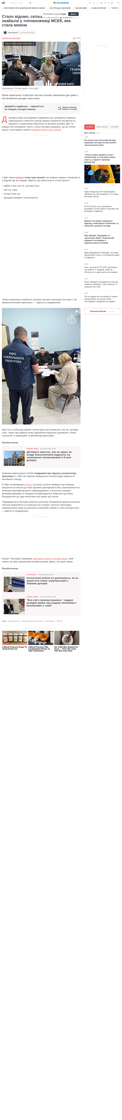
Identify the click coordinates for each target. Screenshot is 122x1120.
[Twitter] (105, 2)
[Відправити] (30, 3)
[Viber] (94, 3)
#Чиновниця (49, 621)
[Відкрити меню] (4, 3)
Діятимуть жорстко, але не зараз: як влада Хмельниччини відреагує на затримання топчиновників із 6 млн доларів (49, 456)
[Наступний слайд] (119, 8)
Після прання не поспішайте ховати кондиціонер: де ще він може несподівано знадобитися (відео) (101, 299)
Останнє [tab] (89, 127)
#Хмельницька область (32, 621)
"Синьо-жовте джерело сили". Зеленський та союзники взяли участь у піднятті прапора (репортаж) (99, 158)
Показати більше (98, 311)
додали (28, 484)
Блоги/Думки (31, 574)
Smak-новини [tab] (102, 127)
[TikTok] (112, 3)
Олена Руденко (13, 32)
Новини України (32, 448)
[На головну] (61, 3)
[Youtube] (101, 3)
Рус (118, 3)
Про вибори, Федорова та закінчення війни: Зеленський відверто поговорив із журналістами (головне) (99, 239)
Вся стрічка (89, 133)
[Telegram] (98, 3)
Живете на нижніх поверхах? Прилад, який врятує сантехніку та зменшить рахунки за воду (101, 223)
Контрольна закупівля (60, 8)
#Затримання (14, 621)
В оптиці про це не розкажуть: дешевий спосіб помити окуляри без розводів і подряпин (101, 208)
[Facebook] (90, 3)
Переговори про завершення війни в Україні (24, 8)
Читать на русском (11, 38)
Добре (73, 14)
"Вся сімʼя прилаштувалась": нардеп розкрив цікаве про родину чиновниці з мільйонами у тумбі (51, 603)
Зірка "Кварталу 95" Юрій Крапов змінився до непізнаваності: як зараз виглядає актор (101, 194)
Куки (63, 14)
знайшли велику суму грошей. (46, 130)
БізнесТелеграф (99, 8)
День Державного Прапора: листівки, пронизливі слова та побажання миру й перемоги (101, 255)
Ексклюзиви (81, 8)
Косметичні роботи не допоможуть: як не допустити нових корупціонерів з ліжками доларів (52, 581)
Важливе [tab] (114, 127)
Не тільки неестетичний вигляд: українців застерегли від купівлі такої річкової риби (100, 142)
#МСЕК (59, 621)
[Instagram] (108, 3)
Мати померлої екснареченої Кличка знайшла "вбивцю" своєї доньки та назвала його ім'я (101, 284)
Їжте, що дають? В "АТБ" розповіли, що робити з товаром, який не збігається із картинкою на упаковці (101, 269)
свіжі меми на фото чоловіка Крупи (50, 559)
